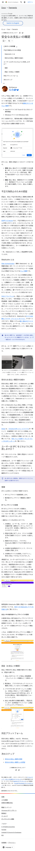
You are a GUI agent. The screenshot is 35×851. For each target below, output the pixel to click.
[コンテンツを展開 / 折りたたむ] (17, 47)
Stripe (3, 429)
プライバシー (12, 842)
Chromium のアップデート (9, 810)
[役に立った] (19, 33)
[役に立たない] (22, 33)
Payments (13, 8)
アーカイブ (4, 816)
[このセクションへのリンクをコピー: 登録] (7, 487)
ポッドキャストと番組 (7, 819)
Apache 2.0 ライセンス (19, 781)
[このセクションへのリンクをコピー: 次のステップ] (16, 754)
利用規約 (3, 842)
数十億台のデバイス (26, 321)
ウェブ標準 (23, 271)
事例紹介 (3, 813)
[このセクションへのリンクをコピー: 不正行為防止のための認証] (29, 192)
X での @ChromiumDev (8, 827)
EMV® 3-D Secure (7, 221)
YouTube (3, 829)
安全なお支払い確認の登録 (13, 759)
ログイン (30, 2)
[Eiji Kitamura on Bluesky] (18, 90)
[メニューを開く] (3, 2)
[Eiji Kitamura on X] (10, 90)
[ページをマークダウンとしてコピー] (9, 40)
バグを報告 (4, 800)
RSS (2, 835)
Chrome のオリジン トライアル (19, 429)
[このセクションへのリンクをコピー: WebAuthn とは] (16, 260)
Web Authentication (8, 264)
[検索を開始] (21, 2)
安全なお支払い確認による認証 (15, 762)
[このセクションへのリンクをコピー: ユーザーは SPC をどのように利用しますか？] (16, 449)
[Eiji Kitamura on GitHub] (13, 90)
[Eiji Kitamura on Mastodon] (15, 90)
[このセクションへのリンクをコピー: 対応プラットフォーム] (24, 733)
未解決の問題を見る (7, 803)
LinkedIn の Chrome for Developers (11, 832)
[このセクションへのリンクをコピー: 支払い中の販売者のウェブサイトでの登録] (30, 615)
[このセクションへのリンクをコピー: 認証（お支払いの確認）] (23, 666)
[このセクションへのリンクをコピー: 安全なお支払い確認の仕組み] (26, 380)
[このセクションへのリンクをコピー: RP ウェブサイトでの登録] (20, 505)
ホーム (3, 29)
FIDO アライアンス (7, 296)
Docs (3, 8)
